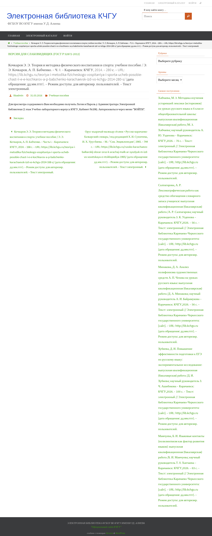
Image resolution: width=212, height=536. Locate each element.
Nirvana (109, 533)
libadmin (18, 95)
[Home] (8, 43)
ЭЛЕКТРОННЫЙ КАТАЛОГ (171, 3)
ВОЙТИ (192, 3)
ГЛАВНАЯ (149, 3)
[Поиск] (188, 16)
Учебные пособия (20, 43)
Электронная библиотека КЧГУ (62, 16)
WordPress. (120, 533)
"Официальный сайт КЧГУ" (106, 526)
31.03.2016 (36, 95)
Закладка (18, 118)
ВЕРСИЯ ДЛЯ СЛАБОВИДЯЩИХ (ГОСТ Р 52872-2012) (44, 54)
